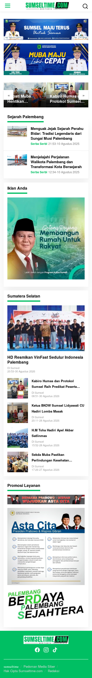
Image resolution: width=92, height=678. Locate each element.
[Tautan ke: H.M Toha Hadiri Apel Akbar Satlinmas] (17, 437)
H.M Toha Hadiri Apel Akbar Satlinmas (53, 433)
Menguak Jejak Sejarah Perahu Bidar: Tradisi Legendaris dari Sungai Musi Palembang (57, 133)
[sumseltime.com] (47, 5)
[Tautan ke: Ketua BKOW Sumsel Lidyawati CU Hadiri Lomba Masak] (17, 412)
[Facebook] (37, 650)
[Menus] (8, 5)
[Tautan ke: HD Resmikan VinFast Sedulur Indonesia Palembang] (46, 328)
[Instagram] (46, 650)
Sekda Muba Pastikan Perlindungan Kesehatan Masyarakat (50, 457)
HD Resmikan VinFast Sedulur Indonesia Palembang (45, 360)
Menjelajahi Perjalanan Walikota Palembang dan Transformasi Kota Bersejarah (56, 161)
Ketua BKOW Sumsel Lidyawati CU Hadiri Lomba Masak (58, 408)
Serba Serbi (39, 143)
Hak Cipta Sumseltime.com (23, 670)
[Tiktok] (55, 650)
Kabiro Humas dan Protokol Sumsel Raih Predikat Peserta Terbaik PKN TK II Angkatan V (67, 99)
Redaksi (53, 670)
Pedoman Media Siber (39, 666)
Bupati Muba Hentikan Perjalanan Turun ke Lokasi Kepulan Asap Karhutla (24, 99)
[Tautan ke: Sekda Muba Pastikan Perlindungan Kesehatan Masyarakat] (17, 461)
